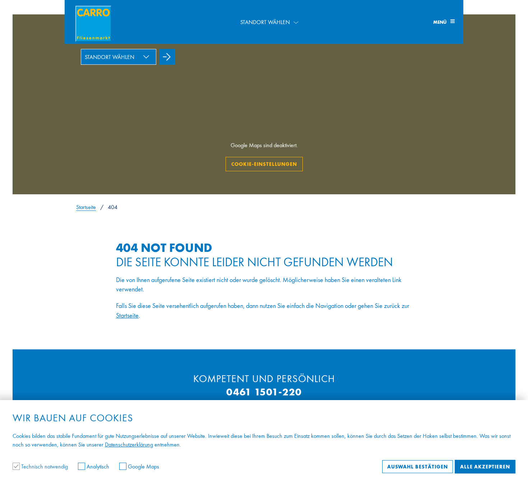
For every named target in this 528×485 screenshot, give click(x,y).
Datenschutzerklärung (129, 444)
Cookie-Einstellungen (264, 164)
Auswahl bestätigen (417, 466)
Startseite (86, 207)
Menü (440, 22)
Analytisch (98, 466)
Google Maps (142, 466)
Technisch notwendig (44, 466)
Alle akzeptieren (485, 466)
